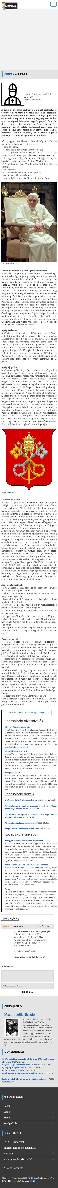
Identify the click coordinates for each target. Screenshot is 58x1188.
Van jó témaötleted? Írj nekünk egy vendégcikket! (28, 712)
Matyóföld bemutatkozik (16, 751)
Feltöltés (8, 1153)
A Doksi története (13, 1168)
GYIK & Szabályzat (14, 1141)
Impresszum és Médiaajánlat (20, 1147)
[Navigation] (53, 4)
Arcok (7, 1117)
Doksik (7, 1106)
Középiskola (10, 1123)
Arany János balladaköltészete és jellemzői (24, 840)
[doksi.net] (9, 5)
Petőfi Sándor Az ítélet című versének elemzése (26, 864)
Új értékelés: (7, 966)
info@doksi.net (23, 1181)
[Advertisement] (29, 39)
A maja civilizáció (12, 772)
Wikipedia (36, 99)
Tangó (7, 889)
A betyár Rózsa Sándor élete (17, 727)
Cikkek (9, 74)
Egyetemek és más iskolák (18, 1159)
